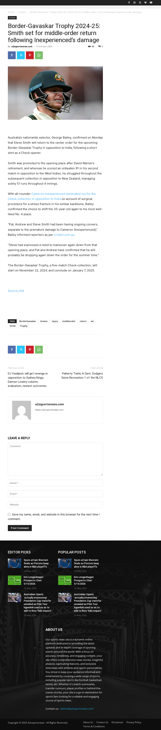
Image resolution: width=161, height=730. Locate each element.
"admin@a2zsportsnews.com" (76, 708)
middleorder (68, 321)
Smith (13, 325)
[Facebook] (129, 3)
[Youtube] (151, 3)
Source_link (16, 291)
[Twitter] (140, 3)
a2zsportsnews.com (21, 46)
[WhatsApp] (39, 55)
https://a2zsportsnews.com (49, 409)
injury (55, 321)
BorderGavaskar (27, 321)
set (92, 321)
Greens (44, 321)
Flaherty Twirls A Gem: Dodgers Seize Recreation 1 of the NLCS (82, 375)
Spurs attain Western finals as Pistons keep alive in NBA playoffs (36, 563)
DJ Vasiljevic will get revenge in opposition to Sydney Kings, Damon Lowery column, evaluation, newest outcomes (28, 380)
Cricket (22, 12)
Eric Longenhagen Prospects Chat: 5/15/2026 (33, 580)
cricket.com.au (64, 235)
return (83, 321)
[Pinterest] (30, 55)
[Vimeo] (145, 3)
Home (11, 12)
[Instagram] (134, 3)
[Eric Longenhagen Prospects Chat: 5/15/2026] (14, 580)
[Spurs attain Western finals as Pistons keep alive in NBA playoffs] (14, 563)
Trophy (23, 325)
